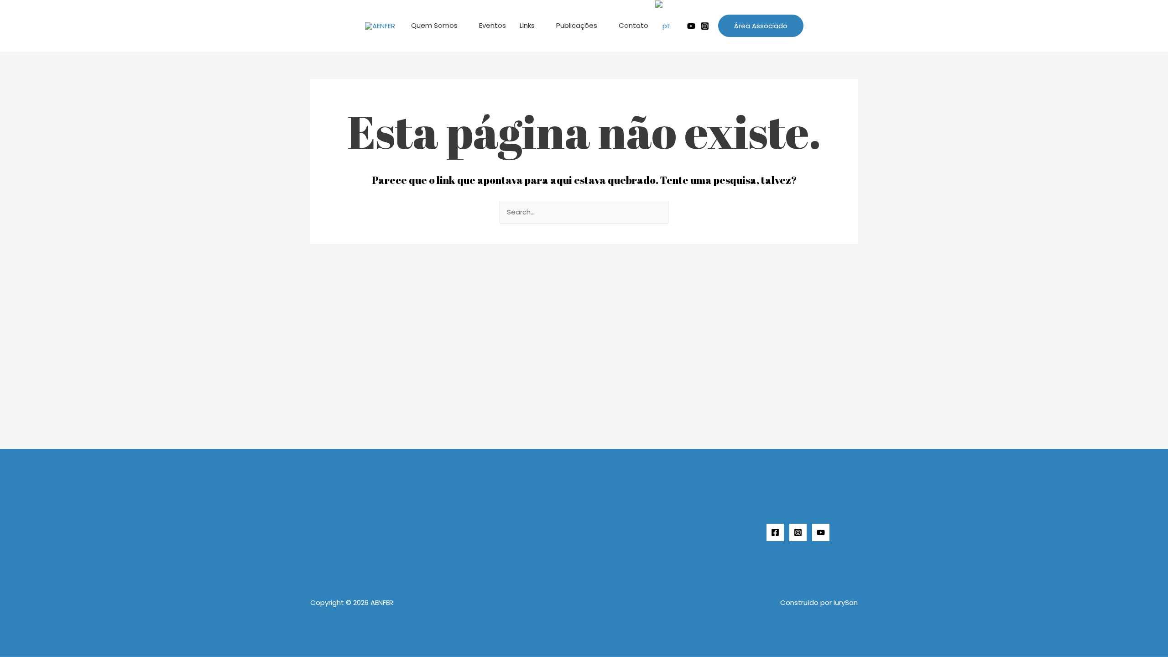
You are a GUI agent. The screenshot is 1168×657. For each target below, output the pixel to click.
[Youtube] (691, 26)
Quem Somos (434, 25)
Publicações (576, 25)
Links (527, 25)
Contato (633, 25)
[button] (760, 26)
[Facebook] (775, 532)
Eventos (492, 25)
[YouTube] (820, 532)
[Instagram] (705, 26)
